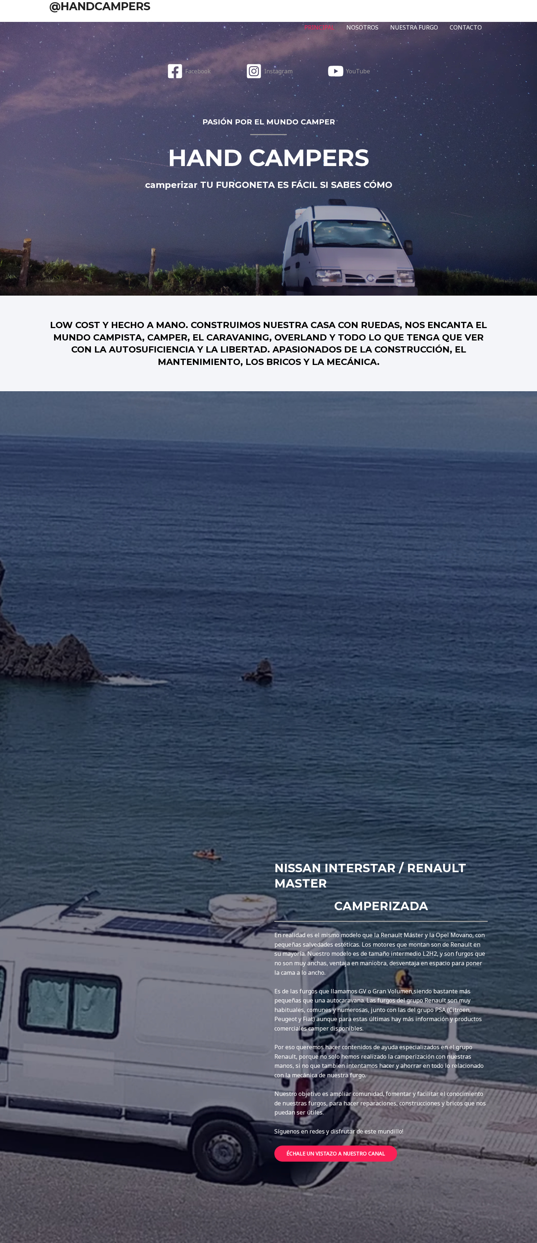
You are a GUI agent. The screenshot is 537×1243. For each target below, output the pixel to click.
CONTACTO (466, 27)
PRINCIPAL (319, 27)
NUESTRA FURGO (414, 27)
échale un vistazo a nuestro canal (335, 1153)
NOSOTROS (362, 27)
